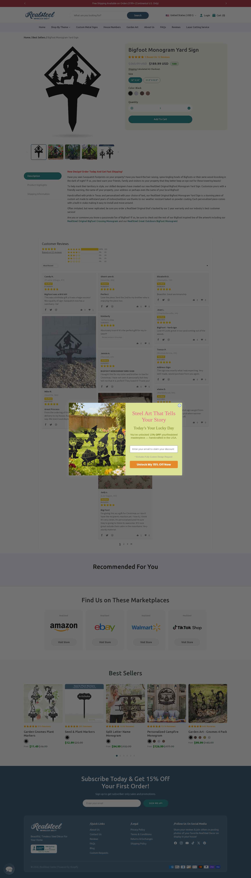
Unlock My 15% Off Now (154, 464)
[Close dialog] (179, 405)
